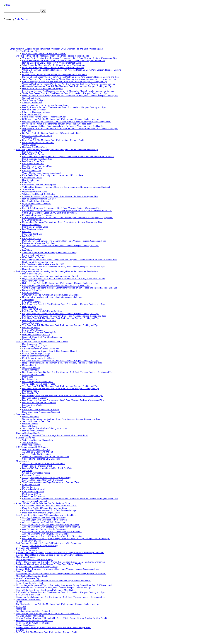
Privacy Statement (30, 417)
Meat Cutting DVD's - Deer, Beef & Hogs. (34, 559)
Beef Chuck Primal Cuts (33, 161)
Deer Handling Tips (30, 393)
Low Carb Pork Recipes (33, 330)
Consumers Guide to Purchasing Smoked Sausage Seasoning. (50, 295)
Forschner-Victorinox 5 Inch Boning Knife (34, 611)
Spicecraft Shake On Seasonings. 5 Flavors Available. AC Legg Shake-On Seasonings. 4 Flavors (60, 552)
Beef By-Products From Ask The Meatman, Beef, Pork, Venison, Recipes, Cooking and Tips (64, 107)
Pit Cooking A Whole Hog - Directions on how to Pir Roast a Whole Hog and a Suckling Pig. (63, 126)
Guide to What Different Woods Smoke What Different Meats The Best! (54, 74)
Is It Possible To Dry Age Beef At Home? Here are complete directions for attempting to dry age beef (67, 217)
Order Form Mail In (24, 571)
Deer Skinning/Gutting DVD (34, 346)
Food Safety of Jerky (31, 541)
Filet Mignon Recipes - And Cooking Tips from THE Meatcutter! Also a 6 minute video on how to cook (68, 91)
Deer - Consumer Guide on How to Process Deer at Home (42, 342)
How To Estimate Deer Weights (36, 356)
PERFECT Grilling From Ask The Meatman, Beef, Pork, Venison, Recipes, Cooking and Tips (64, 241)
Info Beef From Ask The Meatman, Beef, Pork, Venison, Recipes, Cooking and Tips (60, 196)
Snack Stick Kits (30, 442)
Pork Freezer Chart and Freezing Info (39, 332)
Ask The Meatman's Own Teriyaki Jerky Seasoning (45, 534)
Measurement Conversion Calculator (38, 243)
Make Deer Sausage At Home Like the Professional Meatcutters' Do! (53, 67)
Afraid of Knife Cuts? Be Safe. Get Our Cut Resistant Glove (43, 503)
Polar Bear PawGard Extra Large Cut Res (41, 513)
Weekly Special (29, 145)
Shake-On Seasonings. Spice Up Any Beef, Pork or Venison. (49, 213)
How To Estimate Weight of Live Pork (39, 320)
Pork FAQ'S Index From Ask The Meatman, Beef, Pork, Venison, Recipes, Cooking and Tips (64, 316)
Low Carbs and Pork (31, 302)
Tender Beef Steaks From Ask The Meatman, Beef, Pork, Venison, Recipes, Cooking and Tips (65, 93)
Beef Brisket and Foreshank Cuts (37, 159)
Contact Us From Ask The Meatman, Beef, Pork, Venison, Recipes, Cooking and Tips (61, 419)
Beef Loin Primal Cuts (32, 168)
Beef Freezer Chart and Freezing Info (39, 185)
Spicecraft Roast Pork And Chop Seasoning (42, 337)
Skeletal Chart (28, 189)
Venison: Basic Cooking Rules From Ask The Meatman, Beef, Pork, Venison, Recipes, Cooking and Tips (69, 58)
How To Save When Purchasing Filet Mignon (42, 88)
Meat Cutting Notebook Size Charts (38, 358)
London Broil (28, 72)
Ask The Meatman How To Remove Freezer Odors (45, 105)
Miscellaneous (22, 461)
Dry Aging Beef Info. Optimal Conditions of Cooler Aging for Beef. (51, 133)
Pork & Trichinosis (30, 292)
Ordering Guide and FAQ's (28, 433)
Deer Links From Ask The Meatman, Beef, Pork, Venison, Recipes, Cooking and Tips (60, 388)
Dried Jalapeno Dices (31, 445)
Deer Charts (27, 377)
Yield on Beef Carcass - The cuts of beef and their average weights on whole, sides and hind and (66, 187)
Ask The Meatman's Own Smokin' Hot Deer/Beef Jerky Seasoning (52, 531)
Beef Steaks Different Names (35, 201)
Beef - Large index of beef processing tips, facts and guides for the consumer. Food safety (57, 149)
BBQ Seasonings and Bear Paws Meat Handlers (44, 53)
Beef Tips (26, 231)
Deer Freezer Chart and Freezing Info (39, 402)
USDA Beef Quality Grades (34, 192)
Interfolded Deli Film (31, 484)
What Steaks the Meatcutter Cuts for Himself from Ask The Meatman (53, 65)
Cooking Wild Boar (30, 323)
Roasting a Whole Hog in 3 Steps (37, 135)
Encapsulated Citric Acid (33, 489)
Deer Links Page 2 (30, 391)
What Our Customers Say (27, 578)
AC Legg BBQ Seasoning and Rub (37, 452)
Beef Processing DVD (32, 152)
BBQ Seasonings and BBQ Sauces (32, 447)
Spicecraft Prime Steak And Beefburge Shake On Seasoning (49, 252)
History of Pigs (29, 306)
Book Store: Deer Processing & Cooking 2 (41, 412)
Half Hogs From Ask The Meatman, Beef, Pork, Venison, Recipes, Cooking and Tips (60, 283)
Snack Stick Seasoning (26, 550)
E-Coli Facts (28, 206)
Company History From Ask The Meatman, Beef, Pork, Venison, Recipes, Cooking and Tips (57, 569)
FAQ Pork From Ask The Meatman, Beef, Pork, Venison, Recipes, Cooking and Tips (60, 313)
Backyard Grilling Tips (32, 290)
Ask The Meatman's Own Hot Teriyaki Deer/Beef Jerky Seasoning (52, 536)
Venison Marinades (30, 370)
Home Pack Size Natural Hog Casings (33, 623)
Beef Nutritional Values (32, 229)
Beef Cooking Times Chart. (28, 595)
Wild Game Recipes (31, 367)
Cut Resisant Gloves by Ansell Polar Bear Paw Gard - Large (49, 510)
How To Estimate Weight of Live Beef (39, 199)
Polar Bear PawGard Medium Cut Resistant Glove (44, 508)
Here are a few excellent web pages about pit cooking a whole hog (52, 297)
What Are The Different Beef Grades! (39, 194)
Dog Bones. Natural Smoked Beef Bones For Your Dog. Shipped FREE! (48, 564)
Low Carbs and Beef (31, 224)
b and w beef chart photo (33, 255)
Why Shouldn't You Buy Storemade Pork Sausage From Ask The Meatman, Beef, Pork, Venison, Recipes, (70, 128)
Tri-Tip (19, 602)
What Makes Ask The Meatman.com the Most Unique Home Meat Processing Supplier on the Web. (61, 573)
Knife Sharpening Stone (33, 491)
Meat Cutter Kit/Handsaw (33, 496)
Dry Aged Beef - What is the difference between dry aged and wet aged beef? (57, 124)
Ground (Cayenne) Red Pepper (36, 473)
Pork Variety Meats (31, 327)
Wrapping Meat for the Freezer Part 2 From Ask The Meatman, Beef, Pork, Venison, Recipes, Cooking (68, 84)
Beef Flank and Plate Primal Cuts (37, 166)
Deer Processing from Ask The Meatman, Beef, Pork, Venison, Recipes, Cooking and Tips (63, 400)
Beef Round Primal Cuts (33, 163)
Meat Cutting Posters (25, 557)
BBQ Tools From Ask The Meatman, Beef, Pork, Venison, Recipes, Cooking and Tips (60, 119)
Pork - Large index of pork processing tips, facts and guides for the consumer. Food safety (57, 271)
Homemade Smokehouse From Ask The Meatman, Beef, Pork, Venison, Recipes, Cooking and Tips (67, 86)
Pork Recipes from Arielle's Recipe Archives (42, 311)
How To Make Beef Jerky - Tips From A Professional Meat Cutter (51, 63)
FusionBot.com (22, 19)
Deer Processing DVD (32, 344)
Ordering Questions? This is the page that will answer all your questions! (55, 435)
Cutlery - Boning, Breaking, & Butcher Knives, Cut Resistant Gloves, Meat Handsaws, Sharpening (60, 562)
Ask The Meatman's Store (28, 51)
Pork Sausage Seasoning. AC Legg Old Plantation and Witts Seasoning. (48, 543)
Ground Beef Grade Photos (28, 599)
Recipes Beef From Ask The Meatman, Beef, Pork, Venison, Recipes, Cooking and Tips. (62, 222)
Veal (24, 248)
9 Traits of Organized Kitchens (36, 112)
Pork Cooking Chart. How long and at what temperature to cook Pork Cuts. (56, 285)
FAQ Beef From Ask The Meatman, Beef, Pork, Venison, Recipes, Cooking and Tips (60, 245)
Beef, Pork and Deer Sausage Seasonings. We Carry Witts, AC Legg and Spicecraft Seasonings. (66, 538)
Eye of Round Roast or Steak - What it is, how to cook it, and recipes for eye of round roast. (63, 60)
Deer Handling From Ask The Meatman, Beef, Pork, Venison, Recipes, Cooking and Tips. (62, 395)
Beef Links (27, 250)
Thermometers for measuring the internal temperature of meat (50, 276)
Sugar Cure (27, 470)
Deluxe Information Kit (32, 269)
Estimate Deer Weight (32, 405)
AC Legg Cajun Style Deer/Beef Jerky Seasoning (44, 520)
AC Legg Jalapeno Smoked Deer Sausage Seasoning (46, 477)
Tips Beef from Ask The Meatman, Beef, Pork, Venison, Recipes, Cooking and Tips (54, 588)
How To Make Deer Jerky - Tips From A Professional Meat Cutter (45, 590)
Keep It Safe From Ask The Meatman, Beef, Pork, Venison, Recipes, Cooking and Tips (61, 208)
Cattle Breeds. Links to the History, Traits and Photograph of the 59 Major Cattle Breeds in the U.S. (67, 210)
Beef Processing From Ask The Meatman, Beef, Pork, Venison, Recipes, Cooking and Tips (63, 267)
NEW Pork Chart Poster (33, 281)
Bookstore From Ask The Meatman (38, 142)
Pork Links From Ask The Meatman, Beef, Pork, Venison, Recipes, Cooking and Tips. (61, 318)
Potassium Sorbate (31, 475)
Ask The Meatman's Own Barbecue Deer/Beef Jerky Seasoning (51, 527)
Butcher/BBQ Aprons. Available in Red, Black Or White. (47, 468)
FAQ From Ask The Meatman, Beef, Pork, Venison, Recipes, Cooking (47, 632)
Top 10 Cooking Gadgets (33, 100)
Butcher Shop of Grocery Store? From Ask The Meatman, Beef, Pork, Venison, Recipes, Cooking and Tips (70, 77)
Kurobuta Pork (28, 339)
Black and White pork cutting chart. (38, 262)
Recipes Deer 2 (29, 365)
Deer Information (29, 379)
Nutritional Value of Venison (34, 398)
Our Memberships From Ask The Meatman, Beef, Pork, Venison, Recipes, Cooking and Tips (57, 604)
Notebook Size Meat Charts (34, 147)
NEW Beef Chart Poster (33, 154)
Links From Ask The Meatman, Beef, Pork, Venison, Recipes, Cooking (54, 140)
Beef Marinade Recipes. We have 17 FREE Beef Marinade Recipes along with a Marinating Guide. (66, 121)
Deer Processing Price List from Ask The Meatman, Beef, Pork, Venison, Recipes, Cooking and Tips (67, 372)
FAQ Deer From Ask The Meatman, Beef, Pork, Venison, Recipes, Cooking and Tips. (60, 360)
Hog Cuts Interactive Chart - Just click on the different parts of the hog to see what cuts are (63, 278)
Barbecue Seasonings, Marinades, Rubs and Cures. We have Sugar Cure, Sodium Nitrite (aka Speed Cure (70, 499)
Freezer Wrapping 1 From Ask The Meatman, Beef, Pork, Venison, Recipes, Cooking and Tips (64, 81)
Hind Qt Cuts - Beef (31, 180)
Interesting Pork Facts (32, 309)
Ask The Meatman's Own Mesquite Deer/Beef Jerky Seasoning (50, 524)
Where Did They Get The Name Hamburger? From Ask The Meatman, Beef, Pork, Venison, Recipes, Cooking (71, 70)
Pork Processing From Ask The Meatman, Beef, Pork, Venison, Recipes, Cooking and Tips (63, 304)
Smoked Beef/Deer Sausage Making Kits (40, 349)
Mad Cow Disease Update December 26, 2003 (43, 264)
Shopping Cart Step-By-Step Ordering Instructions (44, 428)
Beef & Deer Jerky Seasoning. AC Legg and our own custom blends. (47, 515)
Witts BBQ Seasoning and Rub (36, 334)
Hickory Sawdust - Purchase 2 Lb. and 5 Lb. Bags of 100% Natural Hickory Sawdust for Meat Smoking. (63, 618)
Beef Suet (26, 407)
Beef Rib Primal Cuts (31, 170)
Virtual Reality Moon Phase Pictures (38, 384)
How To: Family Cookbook (34, 110)
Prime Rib (26, 131)
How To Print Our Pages (33, 431)
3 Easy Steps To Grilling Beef (29, 583)
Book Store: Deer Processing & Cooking (40, 409)
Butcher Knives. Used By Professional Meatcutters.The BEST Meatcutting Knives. (53, 627)
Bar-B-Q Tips (28, 236)
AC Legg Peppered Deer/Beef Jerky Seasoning (43, 522)
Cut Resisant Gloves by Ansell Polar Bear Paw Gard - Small (49, 506)
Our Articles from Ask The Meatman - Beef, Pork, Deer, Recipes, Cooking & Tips (52, 56)
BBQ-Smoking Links (31, 238)
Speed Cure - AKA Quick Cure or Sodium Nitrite (43, 463)
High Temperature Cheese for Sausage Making (37, 566)
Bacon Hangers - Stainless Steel (37, 466)
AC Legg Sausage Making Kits (30, 616)
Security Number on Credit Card (36, 421)
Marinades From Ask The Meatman (38, 215)
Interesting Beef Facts (32, 234)
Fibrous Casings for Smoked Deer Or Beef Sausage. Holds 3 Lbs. (52, 351)
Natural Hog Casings (25, 625)
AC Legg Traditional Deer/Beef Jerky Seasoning (43, 517)
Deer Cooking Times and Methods (37, 381)
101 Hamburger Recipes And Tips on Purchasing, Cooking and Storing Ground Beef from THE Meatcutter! (64, 585)
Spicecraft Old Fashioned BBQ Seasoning (41, 459)
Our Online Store (29, 138)
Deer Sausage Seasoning (27, 548)
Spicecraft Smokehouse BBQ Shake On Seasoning (45, 456)
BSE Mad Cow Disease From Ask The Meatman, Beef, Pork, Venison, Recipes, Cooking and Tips (60, 592)
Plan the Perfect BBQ (32, 114)
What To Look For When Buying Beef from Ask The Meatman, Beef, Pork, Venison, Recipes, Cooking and (70, 96)
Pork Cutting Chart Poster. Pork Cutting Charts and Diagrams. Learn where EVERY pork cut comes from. (69, 260)
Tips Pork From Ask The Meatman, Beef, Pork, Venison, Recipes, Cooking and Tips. (60, 325)
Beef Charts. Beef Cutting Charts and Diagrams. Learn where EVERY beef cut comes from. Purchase (68, 156)
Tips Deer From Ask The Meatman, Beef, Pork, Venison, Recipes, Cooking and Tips (60, 386)
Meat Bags (21, 609)
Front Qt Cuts (28, 182)
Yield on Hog (28, 299)
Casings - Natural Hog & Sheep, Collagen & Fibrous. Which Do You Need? (49, 555)
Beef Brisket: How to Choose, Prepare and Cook (44, 117)
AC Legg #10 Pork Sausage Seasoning (40, 545)
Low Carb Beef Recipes (33, 220)
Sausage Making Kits (25, 438)
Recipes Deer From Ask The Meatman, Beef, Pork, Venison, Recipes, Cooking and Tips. (62, 363)
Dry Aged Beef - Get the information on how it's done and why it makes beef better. (53, 581)
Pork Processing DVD (32, 274)
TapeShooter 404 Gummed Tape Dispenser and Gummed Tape (50, 482)
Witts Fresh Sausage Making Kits (37, 440)
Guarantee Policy (24, 414)
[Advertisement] (62, 35)
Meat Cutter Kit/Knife (31, 494)
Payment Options (30, 424)
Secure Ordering (29, 426)
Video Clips (21, 606)
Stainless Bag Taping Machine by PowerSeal (42, 480)
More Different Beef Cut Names (36, 203)
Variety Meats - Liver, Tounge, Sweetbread (41, 173)
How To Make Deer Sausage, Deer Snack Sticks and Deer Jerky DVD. (48, 613)
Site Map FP (21, 630)
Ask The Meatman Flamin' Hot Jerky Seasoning (43, 529)
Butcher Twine (28, 487)
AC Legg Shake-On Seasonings (36, 454)
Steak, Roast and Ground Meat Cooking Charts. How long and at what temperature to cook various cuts (69, 79)
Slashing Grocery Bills (32, 103)
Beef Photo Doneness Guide (35, 227)
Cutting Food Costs (31, 98)
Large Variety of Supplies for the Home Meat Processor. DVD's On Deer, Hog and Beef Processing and (56, 49)
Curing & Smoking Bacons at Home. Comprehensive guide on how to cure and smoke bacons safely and (69, 288)
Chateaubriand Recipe (32, 178)
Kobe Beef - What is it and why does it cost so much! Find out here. (53, 175)
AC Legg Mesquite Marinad (34, 501)
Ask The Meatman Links (33, 374)
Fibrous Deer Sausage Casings (36, 353)
